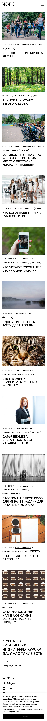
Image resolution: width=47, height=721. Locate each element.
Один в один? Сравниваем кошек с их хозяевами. (22, 382)
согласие (31, 704)
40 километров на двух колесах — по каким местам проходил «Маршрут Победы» (21, 159)
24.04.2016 (7, 259)
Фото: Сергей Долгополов (14, 551)
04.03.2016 (7, 486)
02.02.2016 (7, 604)
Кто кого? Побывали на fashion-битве (21, 214)
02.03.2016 (7, 547)
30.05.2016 (7, 44)
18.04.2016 (7, 313)
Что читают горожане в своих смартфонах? (21, 269)
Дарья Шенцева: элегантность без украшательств (17, 440)
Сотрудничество (12, 665)
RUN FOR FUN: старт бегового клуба (17, 102)
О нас (5, 661)
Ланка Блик (38, 44)
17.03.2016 (7, 428)
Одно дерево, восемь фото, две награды (20, 323)
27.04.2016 (7, 208)
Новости (10, 48)
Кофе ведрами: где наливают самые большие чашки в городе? (17, 617)
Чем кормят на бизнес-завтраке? (21, 557)
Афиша (37, 96)
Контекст (35, 263)
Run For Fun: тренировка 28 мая (22, 54)
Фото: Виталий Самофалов (15, 263)
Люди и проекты (11, 494)
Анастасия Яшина (23, 44)
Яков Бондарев (9, 150)
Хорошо (24, 716)
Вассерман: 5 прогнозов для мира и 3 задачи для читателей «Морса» (23, 501)
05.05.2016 (7, 146)
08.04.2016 (7, 370)
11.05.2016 (7, 96)
